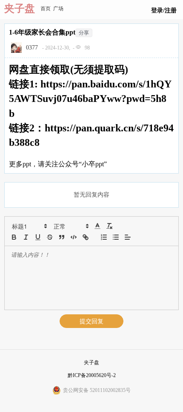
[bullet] (116, 237)
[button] (29, 226)
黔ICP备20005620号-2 (92, 375)
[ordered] (104, 237)
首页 (45, 9)
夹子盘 (19, 8)
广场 (58, 9)
